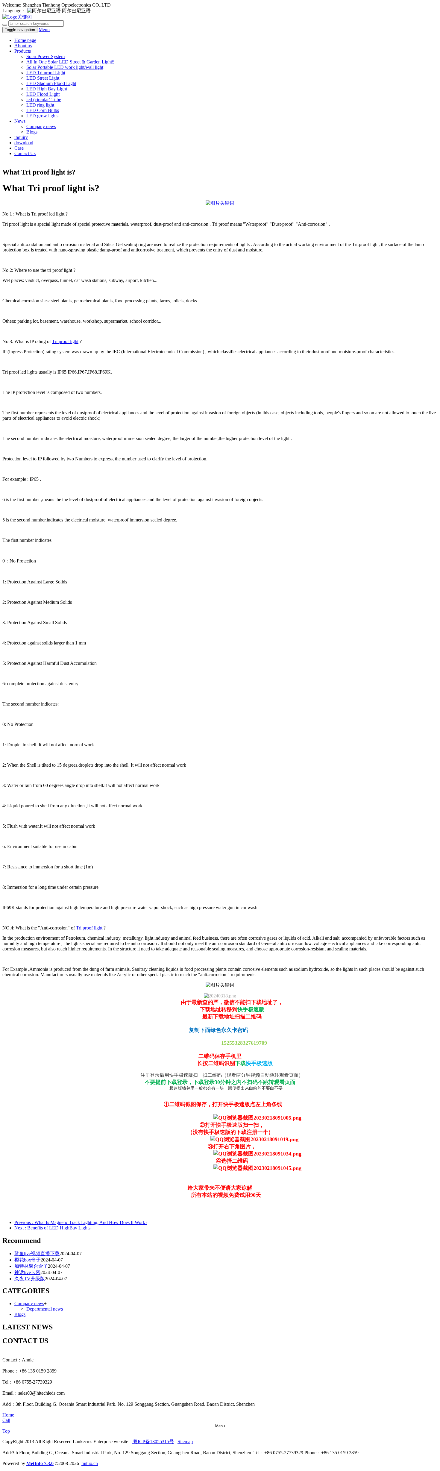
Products (22, 51)
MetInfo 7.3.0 (40, 1463)
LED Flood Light (43, 94)
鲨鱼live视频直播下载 (37, 1253)
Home (8, 1414)
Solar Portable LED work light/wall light (64, 67)
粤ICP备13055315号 (153, 1441)
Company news (41, 126)
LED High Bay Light (46, 88)
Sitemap (185, 1441)
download (23, 142)
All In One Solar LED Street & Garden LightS (70, 61)
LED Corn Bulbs (42, 110)
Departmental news (44, 1308)
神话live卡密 (27, 1272)
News (19, 121)
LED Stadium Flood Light (51, 83)
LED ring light (40, 104)
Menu (44, 29)
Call (6, 1420)
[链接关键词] (220, 203)
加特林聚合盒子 (31, 1266)
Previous (80, 1222)
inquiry (21, 137)
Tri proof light (65, 341)
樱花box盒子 (27, 1259)
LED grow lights (42, 115)
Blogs (31, 131)
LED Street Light (42, 78)
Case (19, 148)
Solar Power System (45, 56)
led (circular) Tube (43, 99)
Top (6, 1431)
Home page (25, 40)
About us (23, 45)
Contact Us (25, 153)
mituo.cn (89, 1463)
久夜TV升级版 (29, 1278)
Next (52, 1227)
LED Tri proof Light (45, 72)
